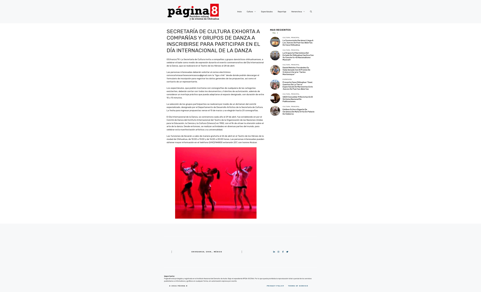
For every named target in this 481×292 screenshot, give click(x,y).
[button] (311, 11)
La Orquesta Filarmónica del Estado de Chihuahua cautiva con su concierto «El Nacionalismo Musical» (298, 56)
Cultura (250, 12)
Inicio (239, 12)
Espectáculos (267, 12)
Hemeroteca (296, 12)
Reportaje (282, 12)
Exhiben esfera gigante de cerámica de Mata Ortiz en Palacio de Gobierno (298, 111)
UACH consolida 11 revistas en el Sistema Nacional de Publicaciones (298, 99)
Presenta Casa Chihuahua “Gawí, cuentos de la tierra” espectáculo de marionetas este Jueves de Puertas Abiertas (298, 85)
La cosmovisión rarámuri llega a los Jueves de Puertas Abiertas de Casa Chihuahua (298, 42)
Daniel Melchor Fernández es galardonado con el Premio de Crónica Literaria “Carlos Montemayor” (296, 71)
